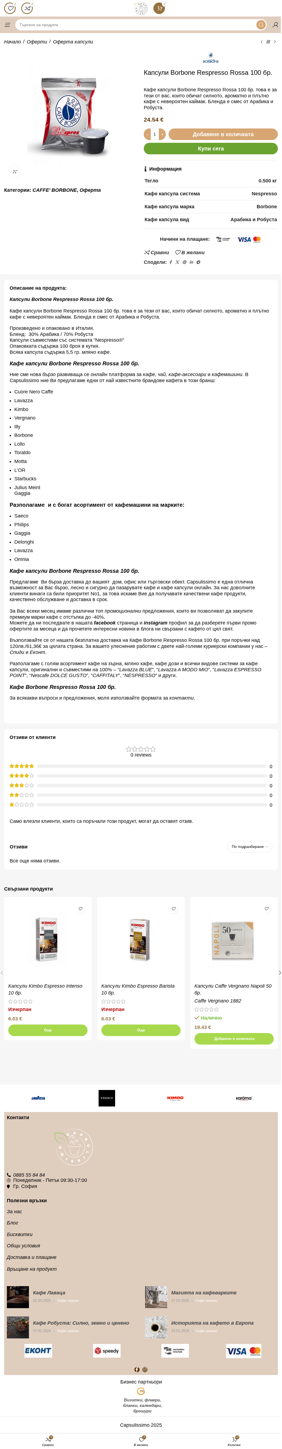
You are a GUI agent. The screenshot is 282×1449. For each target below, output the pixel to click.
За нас (14, 1211)
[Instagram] (145, 1369)
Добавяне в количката (223, 134)
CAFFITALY (105, 675)
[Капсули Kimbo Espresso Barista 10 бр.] (141, 940)
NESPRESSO (139, 675)
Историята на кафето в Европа (212, 1323)
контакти (181, 698)
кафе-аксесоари (188, 374)
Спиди (17, 652)
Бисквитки (19, 1234)
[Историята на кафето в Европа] (156, 1327)
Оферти (37, 41)
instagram (155, 623)
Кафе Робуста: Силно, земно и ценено (81, 1323)
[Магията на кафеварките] (156, 1297)
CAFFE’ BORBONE (54, 190)
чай (162, 374)
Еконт (37, 652)
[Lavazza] (38, 1098)
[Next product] (274, 42)
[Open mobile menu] (6, 24)
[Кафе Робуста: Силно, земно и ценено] (18, 1327)
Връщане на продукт (32, 1269)
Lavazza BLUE (135, 669)
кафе (149, 374)
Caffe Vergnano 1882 (217, 1001)
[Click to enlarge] (14, 171)
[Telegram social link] (198, 262)
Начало (12, 41)
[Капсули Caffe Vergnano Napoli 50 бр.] (234, 940)
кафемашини (227, 374)
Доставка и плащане (31, 1257)
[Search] (261, 24)
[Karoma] (244, 1098)
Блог (12, 1223)
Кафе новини (68, 1300)
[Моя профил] (275, 24)
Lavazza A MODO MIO (183, 669)
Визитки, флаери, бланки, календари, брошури (142, 1405)
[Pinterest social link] (184, 262)
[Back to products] (268, 42)
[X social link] (177, 262)
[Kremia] (107, 1098)
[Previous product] (261, 42)
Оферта (90, 190)
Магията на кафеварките (204, 1292)
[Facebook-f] (137, 1369)
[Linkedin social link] (191, 262)
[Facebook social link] (170, 262)
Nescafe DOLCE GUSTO (58, 675)
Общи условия (23, 1245)
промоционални (123, 611)
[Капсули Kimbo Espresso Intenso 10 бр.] (48, 940)
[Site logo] (141, 8)
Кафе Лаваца (49, 1292)
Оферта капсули (73, 41)
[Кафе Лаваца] (18, 1297)
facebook (105, 623)
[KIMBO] (175, 1098)
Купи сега (211, 149)
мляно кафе (96, 352)
